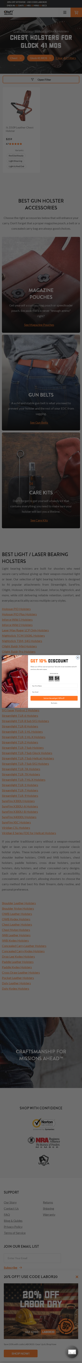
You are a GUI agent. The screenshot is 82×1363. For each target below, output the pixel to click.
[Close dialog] (78, 657)
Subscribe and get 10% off (54, 698)
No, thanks (54, 703)
